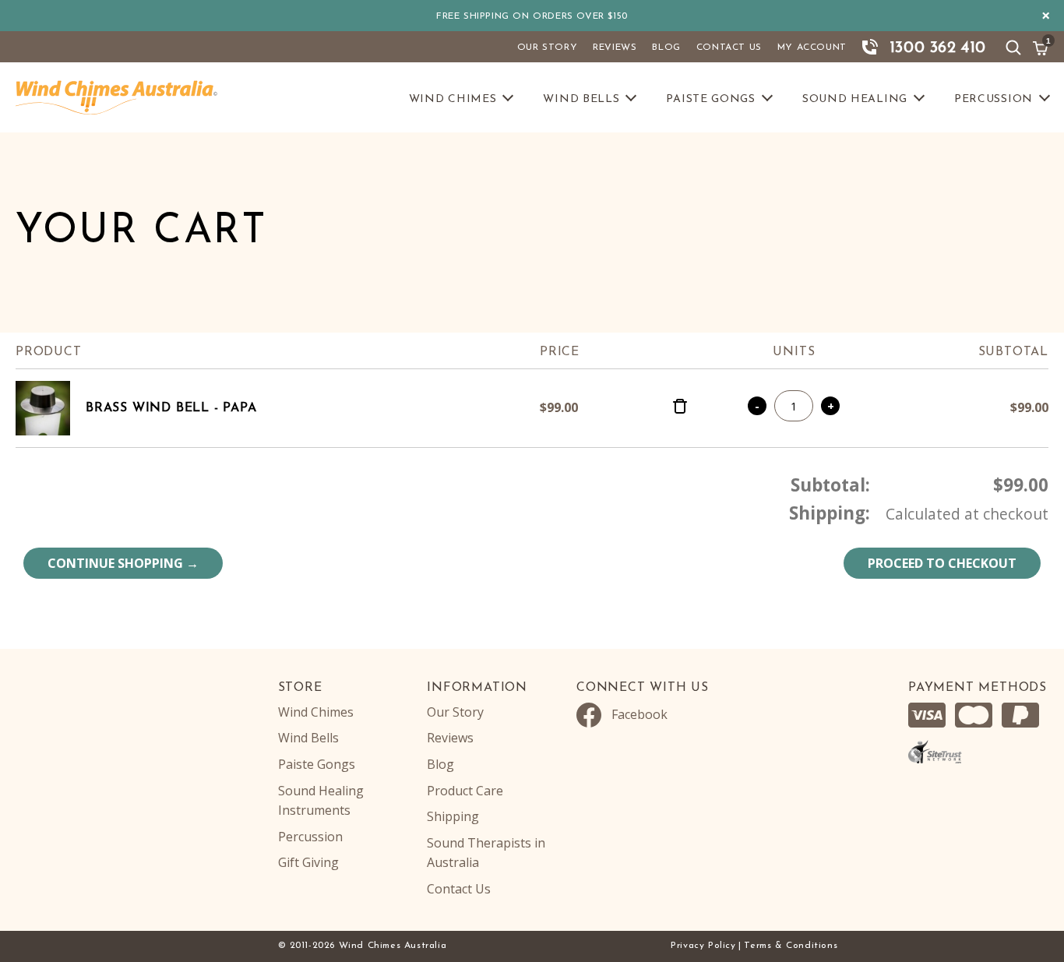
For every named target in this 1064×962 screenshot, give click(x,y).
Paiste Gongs (710, 99)
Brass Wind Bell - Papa (171, 408)
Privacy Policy (703, 945)
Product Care (465, 790)
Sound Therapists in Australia (486, 853)
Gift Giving (308, 862)
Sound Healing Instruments (321, 800)
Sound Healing (854, 99)
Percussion (993, 99)
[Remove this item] (680, 408)
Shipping (453, 816)
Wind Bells (581, 99)
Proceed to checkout (942, 563)
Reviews (614, 47)
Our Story (547, 47)
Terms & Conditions (790, 945)
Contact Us (729, 47)
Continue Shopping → (123, 563)
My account (812, 47)
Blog (666, 47)
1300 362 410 (938, 48)
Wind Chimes (453, 99)
